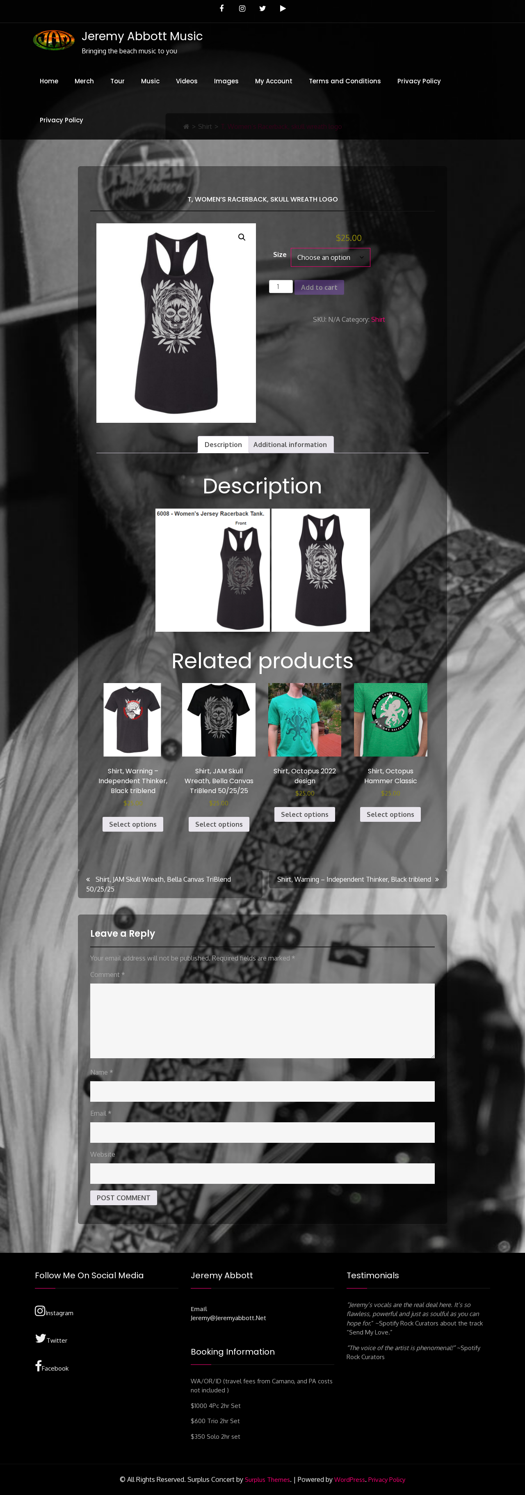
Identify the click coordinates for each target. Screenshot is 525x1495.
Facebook (55, 1368)
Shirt (378, 319)
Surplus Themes (267, 1480)
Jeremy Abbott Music (142, 36)
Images (226, 81)
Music (150, 81)
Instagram (59, 1313)
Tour (117, 81)
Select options (133, 824)
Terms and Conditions (345, 81)
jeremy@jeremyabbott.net (228, 1318)
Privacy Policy (419, 81)
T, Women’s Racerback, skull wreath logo (262, 199)
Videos (187, 81)
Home (49, 81)
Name (101, 1072)
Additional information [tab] (290, 444)
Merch (84, 81)
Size (280, 254)
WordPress (349, 1480)
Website (102, 1154)
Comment (107, 974)
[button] (242, 237)
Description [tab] (223, 444)
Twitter (56, 1340)
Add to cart (319, 287)
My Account (273, 81)
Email (101, 1113)
